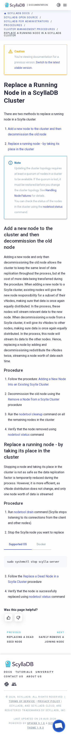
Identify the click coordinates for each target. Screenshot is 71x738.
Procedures (13, 25)
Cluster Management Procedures (30, 29)
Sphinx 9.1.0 (36, 723)
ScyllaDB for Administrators (27, 21)
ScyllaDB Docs (19, 13)
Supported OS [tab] (18, 544)
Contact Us (13, 676)
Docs (8, 672)
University (45, 672)
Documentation (38, 5)
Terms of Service (22, 701)
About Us (34, 676)
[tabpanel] (35, 561)
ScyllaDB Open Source (21, 17)
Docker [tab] (41, 544)
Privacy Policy (49, 701)
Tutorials (24, 672)
